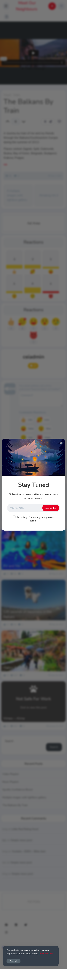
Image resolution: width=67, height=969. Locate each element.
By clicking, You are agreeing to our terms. (35, 519)
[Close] (61, 443)
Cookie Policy (45, 953)
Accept (13, 961)
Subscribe (50, 507)
